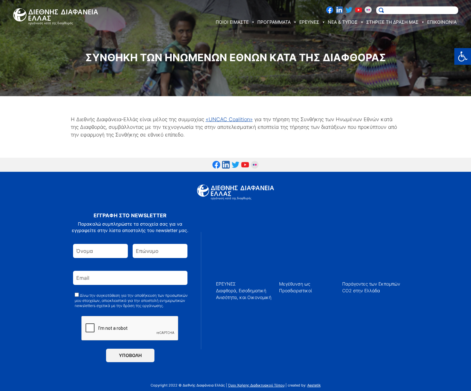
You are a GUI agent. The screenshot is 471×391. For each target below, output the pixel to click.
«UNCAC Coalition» (229, 119)
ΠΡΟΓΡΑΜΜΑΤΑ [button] (274, 22)
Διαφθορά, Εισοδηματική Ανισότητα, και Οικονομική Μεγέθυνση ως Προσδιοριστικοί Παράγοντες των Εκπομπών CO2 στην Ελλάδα (308, 290)
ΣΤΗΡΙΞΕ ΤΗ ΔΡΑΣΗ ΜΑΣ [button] (392, 22)
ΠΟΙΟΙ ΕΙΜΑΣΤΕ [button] (232, 22)
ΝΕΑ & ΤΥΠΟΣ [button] (343, 22)
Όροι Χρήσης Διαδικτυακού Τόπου (256, 385)
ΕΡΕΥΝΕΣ (226, 284)
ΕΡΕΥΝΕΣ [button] (309, 22)
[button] (462, 56)
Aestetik (314, 385)
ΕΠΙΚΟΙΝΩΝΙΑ (442, 22)
